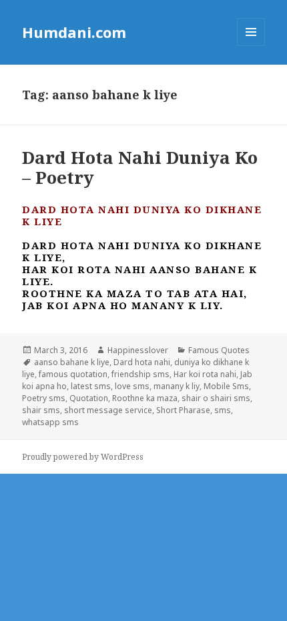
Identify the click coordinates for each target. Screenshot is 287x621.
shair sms (41, 410)
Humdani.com (74, 32)
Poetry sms (43, 398)
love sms (132, 386)
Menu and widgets (251, 45)
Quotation (88, 398)
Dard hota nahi (141, 362)
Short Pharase (183, 410)
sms (222, 410)
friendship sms (140, 374)
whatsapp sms (50, 422)
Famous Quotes (219, 350)
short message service (108, 410)
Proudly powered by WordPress (83, 456)
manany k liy (177, 386)
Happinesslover (137, 350)
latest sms (91, 386)
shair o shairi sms (216, 398)
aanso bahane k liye (71, 362)
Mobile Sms (226, 386)
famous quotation (73, 374)
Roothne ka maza (145, 398)
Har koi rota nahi (205, 374)
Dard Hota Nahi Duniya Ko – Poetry (140, 167)
